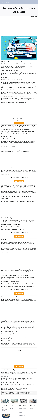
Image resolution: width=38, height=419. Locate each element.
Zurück (32, 16)
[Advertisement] (19, 26)
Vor (35, 16)
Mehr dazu (27, 393)
